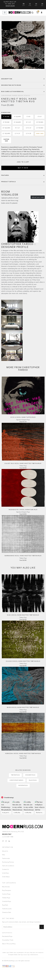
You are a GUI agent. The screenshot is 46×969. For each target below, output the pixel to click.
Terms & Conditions (8, 866)
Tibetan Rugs (15, 775)
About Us (5, 851)
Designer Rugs (30, 775)
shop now (10, 6)
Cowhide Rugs (6, 901)
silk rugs (27, 952)
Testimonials (6, 858)
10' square (6, 128)
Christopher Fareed (16, 780)
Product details (8, 181)
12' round (39, 128)
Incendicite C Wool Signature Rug (23, 509)
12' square (6, 133)
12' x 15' (17, 133)
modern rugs (5, 952)
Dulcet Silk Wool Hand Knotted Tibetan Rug (23, 463)
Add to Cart (23, 162)
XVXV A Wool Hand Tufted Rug (23, 417)
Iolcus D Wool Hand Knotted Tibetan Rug (23, 661)
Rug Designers (6, 890)
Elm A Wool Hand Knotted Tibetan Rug (23, 615)
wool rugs (20, 954)
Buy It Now (23, 168)
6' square (17, 116)
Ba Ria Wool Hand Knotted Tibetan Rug (23, 707)
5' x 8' (29, 116)
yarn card (40, 133)
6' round (6, 116)
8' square (17, 122)
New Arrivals (6, 887)
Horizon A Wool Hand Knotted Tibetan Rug (23, 753)
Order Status (6, 877)
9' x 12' (17, 128)
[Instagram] (6, 841)
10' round (39, 122)
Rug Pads (5, 905)
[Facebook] (3, 841)
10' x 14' (28, 128)
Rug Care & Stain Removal (12, 91)
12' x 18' (28, 133)
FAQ (3, 855)
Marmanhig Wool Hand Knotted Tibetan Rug (23, 555)
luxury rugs (26, 954)
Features (5, 175)
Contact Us (5, 869)
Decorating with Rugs (11, 85)
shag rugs (32, 952)
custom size (6, 140)
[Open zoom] (23, 45)
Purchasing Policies (8, 862)
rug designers (20, 952)
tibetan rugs (13, 952)
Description (6, 79)
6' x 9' (40, 116)
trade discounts (34, 954)
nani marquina (39, 952)
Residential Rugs (7, 936)
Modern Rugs (23, 785)
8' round (6, 122)
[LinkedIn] (9, 841)
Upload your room (38, 197)
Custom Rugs (6, 894)
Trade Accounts (7, 909)
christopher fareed (12, 954)
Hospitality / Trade (7, 940)
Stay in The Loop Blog (8, 944)
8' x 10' (28, 122)
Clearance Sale (6, 912)
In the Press (5, 873)
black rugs (33, 780)
